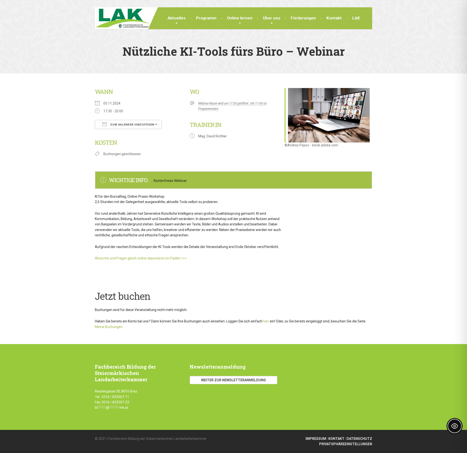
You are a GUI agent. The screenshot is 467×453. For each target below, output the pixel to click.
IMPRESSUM (315, 439)
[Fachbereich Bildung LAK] (122, 17)
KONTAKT (336, 439)
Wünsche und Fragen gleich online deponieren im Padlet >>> (141, 258)
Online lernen (239, 18)
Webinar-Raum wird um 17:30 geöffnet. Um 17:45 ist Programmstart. (232, 106)
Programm (206, 18)
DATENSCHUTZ (359, 439)
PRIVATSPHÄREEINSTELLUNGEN (345, 444)
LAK (356, 18)
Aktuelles (177, 18)
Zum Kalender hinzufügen (131, 124)
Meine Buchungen (109, 327)
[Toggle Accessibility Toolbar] (454, 426)
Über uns (271, 18)
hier (266, 321)
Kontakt (334, 18)
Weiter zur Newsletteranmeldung (233, 380)
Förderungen (303, 18)
